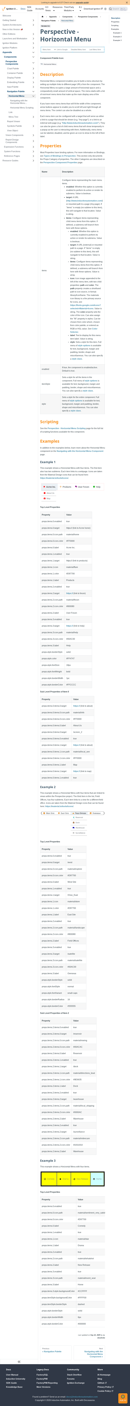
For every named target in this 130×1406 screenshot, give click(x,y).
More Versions (43, 1387)
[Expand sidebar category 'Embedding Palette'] (33, 82)
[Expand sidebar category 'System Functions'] (33, 151)
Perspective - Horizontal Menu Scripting (67, 428)
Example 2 (117, 37)
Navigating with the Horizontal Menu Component (80, 451)
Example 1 (117, 33)
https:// (69, 593)
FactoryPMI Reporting (47, 1383)
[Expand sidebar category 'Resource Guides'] (33, 161)
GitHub (101, 1383)
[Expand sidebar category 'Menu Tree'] (33, 117)
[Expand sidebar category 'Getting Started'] (33, 20)
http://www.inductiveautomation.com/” (80, 123)
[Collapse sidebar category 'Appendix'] (33, 52)
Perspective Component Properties (60, 162)
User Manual (12, 1375)
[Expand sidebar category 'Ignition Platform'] (33, 48)
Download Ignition (92, 9)
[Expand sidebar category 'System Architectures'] (33, 25)
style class (77, 359)
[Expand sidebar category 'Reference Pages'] (33, 156)
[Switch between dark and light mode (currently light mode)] (105, 9)
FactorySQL (42, 1375)
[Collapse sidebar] (19, 1361)
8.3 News (48, 9)
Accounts (39, 9)
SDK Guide (29, 9)
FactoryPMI (42, 1379)
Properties (115, 22)
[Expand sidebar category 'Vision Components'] (33, 135)
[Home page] (42, 17)
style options (84, 345)
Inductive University (15, 1379)
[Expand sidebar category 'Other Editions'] (33, 34)
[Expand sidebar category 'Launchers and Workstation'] (33, 39)
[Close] (127, 2)
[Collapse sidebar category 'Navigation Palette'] (33, 91)
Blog (100, 1379)
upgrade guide (82, 2)
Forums (71, 1379)
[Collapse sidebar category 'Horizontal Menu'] (33, 96)
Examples (115, 29)
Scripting (114, 25)
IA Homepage (104, 1375)
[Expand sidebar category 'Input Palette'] (33, 87)
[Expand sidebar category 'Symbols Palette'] (33, 126)
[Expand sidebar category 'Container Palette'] (33, 73)
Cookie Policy (104, 1391)
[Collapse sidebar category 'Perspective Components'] (33, 62)
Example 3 (117, 40)
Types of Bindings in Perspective (60, 156)
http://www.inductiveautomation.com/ (84, 201)
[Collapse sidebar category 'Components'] (33, 57)
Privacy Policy (104, 1387)
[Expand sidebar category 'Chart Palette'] (33, 69)
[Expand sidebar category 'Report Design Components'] (33, 141)
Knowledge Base (14, 1387)
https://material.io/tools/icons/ (54, 478)
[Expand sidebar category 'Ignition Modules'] (33, 43)
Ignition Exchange (76, 1383)
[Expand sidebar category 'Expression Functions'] (33, 147)
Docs (23, 9)
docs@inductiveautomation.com (82, 1397)
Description (115, 18)
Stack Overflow (74, 1375)
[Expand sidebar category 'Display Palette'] (33, 78)
